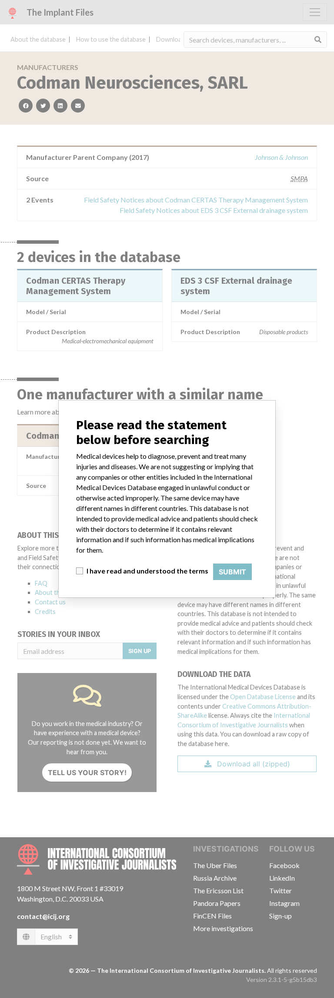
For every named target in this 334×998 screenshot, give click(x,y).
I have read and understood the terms (147, 571)
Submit (232, 571)
